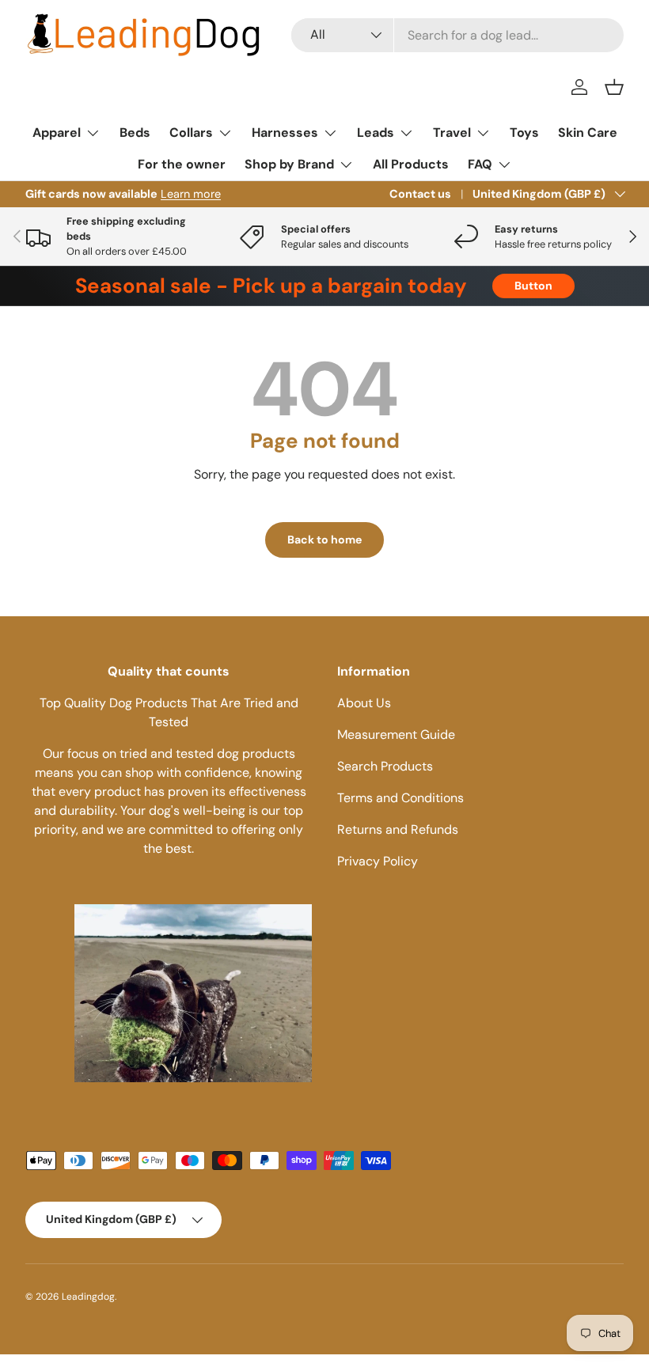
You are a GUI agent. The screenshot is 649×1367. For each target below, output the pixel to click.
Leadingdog (88, 1296)
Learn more (191, 194)
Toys (524, 132)
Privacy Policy (377, 861)
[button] (614, 87)
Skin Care (587, 132)
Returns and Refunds (397, 829)
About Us (364, 703)
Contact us (420, 194)
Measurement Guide (396, 734)
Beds (135, 132)
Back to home (324, 539)
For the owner (182, 164)
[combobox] (457, 35)
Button (533, 285)
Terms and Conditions (400, 798)
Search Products (385, 766)
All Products (411, 164)
